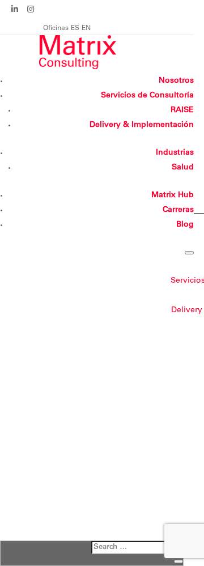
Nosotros (176, 81)
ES (75, 28)
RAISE (182, 110)
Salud (183, 168)
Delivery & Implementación (142, 125)
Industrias (175, 153)
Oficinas (56, 28)
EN (86, 28)
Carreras (178, 210)
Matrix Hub (172, 195)
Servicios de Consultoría (147, 96)
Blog (185, 225)
